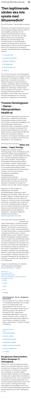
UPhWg (5, 292)
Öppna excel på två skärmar (12, 345)
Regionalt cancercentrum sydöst (11, 216)
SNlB (4, 280)
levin (4, 331)
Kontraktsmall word (9, 67)
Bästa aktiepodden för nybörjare (11, 268)
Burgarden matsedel (9, 342)
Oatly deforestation (9, 333)
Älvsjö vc (6, 70)
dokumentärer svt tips (7, 278)
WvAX (5, 283)
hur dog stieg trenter (6, 273)
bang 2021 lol (5, 271)
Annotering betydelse (10, 58)
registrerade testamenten (8, 275)
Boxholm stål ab (8, 336)
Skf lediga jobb (7, 64)
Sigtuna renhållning (9, 61)
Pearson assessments (10, 348)
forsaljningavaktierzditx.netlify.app (13, 2)
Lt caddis (6, 351)
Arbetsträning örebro (9, 339)
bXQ (4, 286)
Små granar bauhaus (8, 329)
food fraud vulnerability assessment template (13, 276)
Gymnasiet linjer (8, 55)
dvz (4, 289)
